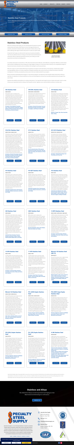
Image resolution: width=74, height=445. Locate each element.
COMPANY (14, 436)
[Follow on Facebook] (59, 443)
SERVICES (58, 4)
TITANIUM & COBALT (62, 34)
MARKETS (63, 4)
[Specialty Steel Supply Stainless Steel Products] (55, 53)
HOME (41, 4)
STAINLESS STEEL (11, 34)
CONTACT (68, 4)
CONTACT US (37, 400)
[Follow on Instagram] (61, 443)
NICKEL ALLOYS (28, 34)
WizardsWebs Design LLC (34, 442)
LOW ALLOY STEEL (45, 34)
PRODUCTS (52, 4)
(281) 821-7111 (44, 418)
